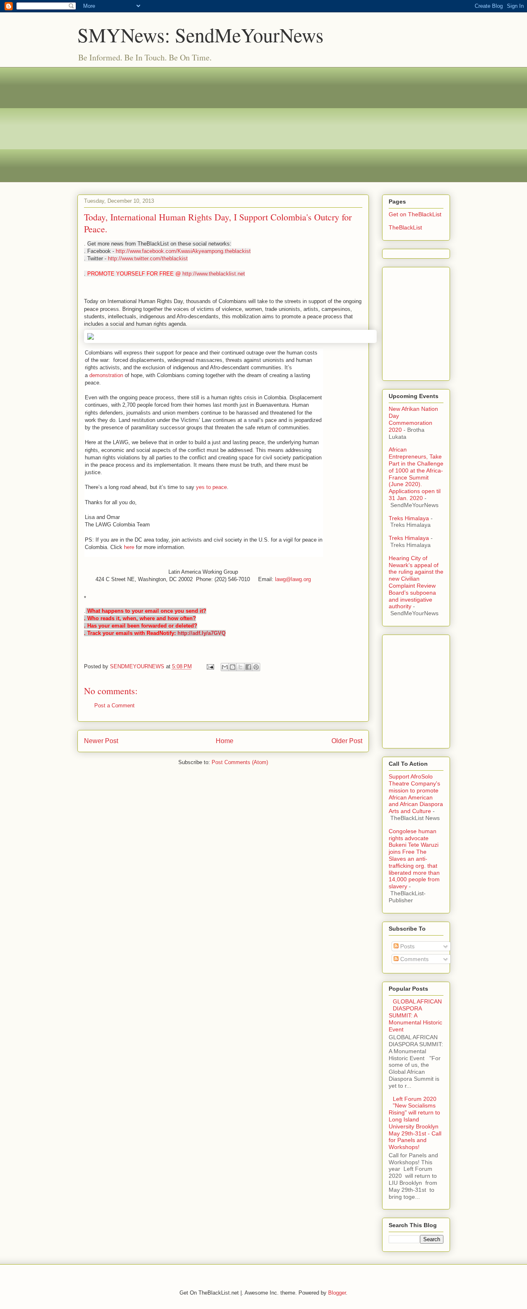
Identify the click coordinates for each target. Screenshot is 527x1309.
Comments (414, 959)
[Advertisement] (263, 124)
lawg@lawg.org (293, 579)
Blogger (337, 1293)
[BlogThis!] (233, 667)
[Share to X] (240, 667)
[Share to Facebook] (248, 667)
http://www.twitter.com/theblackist (148, 258)
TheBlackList (405, 227)
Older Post (346, 740)
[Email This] (225, 667)
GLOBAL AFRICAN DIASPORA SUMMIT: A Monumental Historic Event (415, 1015)
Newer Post (101, 740)
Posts (407, 946)
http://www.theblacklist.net (213, 274)
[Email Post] (210, 666)
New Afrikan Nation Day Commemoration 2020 (413, 419)
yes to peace (211, 487)
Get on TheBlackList (415, 214)
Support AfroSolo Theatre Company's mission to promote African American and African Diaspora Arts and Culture (416, 793)
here (130, 547)
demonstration (107, 375)
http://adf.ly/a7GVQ (201, 633)
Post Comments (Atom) (240, 762)
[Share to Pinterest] (256, 667)
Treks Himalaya (409, 518)
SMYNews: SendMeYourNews (200, 34)
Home (224, 740)
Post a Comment (114, 705)
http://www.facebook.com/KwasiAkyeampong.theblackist (183, 251)
